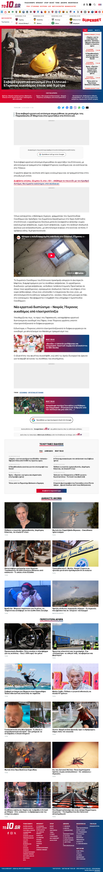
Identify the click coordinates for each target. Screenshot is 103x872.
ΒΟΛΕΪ (51, 3)
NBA (37, 846)
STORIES (79, 855)
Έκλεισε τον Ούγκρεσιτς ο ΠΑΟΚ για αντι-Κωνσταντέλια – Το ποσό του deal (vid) (70, 476)
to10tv (78, 853)
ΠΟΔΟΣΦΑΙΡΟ (30, 3)
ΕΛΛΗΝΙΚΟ (23, 392)
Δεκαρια (66, 823)
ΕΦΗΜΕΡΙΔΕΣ (80, 857)
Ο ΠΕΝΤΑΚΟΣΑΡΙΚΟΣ (82, 827)
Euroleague (40, 830)
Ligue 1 (25, 846)
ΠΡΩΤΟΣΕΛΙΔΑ (80, 859)
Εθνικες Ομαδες (28, 854)
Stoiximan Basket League (41, 827)
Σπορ (52, 823)
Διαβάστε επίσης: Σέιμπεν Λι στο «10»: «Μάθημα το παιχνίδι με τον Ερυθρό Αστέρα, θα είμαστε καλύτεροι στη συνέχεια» (51, 182)
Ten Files (93, 823)
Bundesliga (27, 844)
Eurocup (39, 835)
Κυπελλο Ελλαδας (29, 852)
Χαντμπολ (53, 830)
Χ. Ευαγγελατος (68, 838)
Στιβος (52, 834)
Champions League (27, 833)
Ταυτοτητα (57, 868)
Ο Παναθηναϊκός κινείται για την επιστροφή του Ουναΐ (92, 56)
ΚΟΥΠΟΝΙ (43, 6)
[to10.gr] (11, 4)
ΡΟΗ (28, 6)
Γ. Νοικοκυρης (68, 830)
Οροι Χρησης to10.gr (83, 868)
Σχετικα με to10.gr (68, 868)
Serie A (25, 842)
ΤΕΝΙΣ (57, 3)
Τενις (52, 832)
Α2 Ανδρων (40, 838)
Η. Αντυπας (67, 842)
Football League (29, 830)
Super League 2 (28, 828)
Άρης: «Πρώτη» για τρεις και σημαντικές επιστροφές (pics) (92, 70)
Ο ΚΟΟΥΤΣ (79, 842)
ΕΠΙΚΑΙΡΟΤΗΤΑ (94, 826)
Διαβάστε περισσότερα (51, 491)
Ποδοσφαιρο (27, 823)
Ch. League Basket (40, 833)
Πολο (52, 828)
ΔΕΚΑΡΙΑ (64, 3)
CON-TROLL (80, 851)
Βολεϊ (52, 826)
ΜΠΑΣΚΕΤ (39, 3)
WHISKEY (97, 870)
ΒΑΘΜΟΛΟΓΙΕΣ (70, 6)
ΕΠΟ (24, 860)
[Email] (87, 107)
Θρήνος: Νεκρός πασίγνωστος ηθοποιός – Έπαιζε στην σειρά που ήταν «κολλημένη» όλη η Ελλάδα (17, 97)
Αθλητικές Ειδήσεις (44, 435)
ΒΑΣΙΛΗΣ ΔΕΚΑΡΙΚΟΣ (79, 837)
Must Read (59, 451)
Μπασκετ (39, 823)
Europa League (28, 836)
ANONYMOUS (73, 3)
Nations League (28, 856)
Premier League (28, 838)
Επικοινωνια (96, 868)
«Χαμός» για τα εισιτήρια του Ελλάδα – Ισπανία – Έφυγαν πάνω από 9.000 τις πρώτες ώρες (92, 41)
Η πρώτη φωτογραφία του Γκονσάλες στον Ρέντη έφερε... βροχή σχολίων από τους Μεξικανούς (74, 484)
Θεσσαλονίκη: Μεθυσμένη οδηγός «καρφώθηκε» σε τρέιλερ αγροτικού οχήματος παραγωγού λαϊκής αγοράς (84, 97)
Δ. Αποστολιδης (68, 840)
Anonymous (80, 823)
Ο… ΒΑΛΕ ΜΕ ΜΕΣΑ (81, 843)
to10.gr (17, 108)
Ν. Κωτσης (66, 836)
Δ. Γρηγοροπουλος (68, 845)
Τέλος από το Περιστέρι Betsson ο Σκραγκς (92, 82)
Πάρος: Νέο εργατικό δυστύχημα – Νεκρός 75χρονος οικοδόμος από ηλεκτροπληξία (51, 96)
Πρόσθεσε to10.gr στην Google (53, 154)
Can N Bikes (54, 836)
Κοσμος (26, 850)
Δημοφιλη (49, 451)
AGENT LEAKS (80, 830)
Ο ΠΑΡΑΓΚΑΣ (80, 834)
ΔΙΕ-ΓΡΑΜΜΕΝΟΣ (81, 832)
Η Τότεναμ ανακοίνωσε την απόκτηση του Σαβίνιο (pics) (74, 460)
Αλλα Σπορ (53, 840)
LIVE (49, 6)
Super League (27, 826)
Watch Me (80, 848)
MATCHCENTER (58, 6)
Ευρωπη (25, 848)
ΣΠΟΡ (46, 3)
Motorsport (54, 838)
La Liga (25, 840)
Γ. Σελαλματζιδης (68, 833)
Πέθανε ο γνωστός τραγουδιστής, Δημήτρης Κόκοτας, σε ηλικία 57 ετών (72, 468)
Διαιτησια (26, 858)
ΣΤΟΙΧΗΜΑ (35, 6)
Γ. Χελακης (66, 826)
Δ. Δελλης (66, 828)
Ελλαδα (38, 840)
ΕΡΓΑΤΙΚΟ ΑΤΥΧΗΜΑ (35, 392)
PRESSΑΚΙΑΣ (80, 840)
